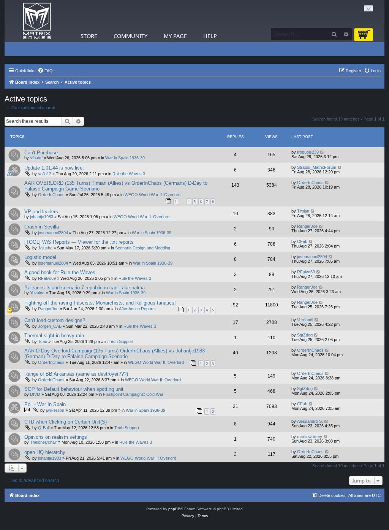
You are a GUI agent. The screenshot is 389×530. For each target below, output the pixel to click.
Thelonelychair (43, 442)
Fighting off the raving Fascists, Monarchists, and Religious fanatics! (100, 303)
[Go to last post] (322, 152)
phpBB (174, 509)
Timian (303, 211)
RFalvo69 (47, 278)
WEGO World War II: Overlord (152, 194)
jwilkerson (55, 410)
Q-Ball (43, 427)
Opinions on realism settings (55, 437)
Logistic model (40, 257)
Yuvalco (37, 292)
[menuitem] (45, 70)
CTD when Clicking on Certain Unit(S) (65, 422)
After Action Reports (137, 308)
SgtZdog (305, 335)
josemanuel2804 (53, 232)
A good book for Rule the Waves (59, 272)
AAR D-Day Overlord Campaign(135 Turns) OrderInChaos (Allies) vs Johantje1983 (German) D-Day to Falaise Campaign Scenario (114, 353)
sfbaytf (36, 158)
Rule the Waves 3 (128, 173)
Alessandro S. (310, 421)
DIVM (35, 394)
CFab (302, 241)
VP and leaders (41, 211)
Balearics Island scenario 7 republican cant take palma (84, 287)
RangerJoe (307, 226)
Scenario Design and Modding (142, 248)
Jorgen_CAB (50, 326)
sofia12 (44, 173)
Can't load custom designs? (54, 320)
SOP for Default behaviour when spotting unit (73, 389)
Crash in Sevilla (41, 227)
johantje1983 (41, 216)
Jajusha (45, 248)
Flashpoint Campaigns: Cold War (133, 394)
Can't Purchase (41, 153)
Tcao (42, 341)
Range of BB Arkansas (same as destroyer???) (76, 374)
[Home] (37, 21)
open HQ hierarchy (44, 452)
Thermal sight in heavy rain (54, 335)
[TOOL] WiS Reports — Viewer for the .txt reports (79, 242)
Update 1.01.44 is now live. (54, 168)
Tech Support (121, 341)
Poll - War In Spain (45, 404)
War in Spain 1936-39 (125, 158)
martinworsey (309, 436)
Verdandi (305, 319)
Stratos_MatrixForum (316, 167)
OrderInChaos (51, 194)
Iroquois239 (308, 152)
